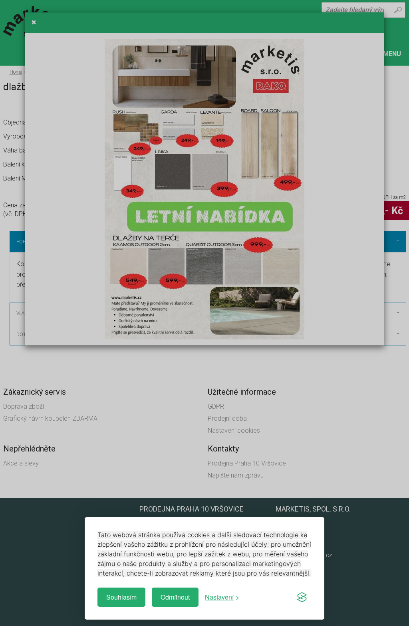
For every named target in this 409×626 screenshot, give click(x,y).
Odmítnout (175, 597)
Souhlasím (121, 597)
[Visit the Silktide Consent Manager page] (302, 597)
